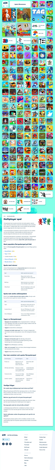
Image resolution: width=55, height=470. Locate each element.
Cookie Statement (43, 447)
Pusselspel (26, 444)
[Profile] (3, 6)
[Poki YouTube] (10, 444)
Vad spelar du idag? (7, 6)
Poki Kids (26, 460)
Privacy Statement (43, 444)
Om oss (26, 455)
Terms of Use (42, 449)
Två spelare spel (28, 442)
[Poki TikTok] (3, 444)
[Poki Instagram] (7, 444)
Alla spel (26, 449)
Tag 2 (6, 253)
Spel (5, 216)
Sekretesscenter (42, 442)
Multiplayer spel (11, 216)
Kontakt (41, 439)
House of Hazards (9, 259)
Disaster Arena (8, 261)
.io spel (26, 439)
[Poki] (5, 3)
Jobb (25, 465)
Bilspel (25, 437)
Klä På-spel (26, 447)
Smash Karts (8, 251)
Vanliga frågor (42, 437)
